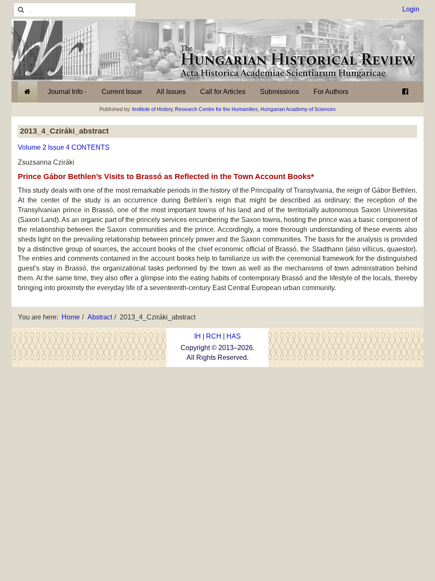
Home (71, 317)
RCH (213, 336)
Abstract (100, 317)
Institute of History (152, 109)
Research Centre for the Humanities (216, 109)
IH (197, 336)
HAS (233, 336)
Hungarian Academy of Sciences (298, 109)
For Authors (331, 91)
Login (410, 9)
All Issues (171, 91)
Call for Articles (223, 91)
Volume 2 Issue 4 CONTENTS (64, 147)
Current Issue (122, 91)
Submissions (279, 91)
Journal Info (65, 91)
